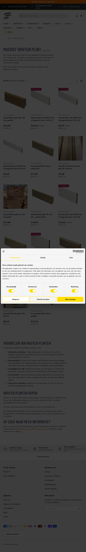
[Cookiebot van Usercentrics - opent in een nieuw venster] (74, 251)
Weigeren (15, 299)
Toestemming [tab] (15, 258)
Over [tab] (71, 258)
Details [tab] (43, 258)
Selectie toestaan (43, 299)
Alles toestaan (70, 299)
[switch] (32, 291)
